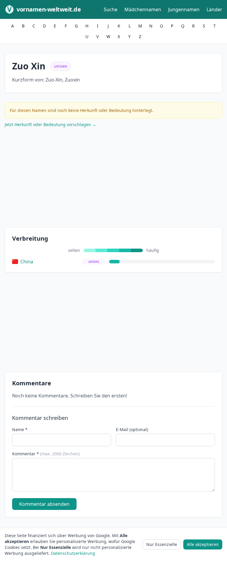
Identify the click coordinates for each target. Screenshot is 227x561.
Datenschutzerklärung (73, 553)
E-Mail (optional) (132, 429)
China (26, 261)
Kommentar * (46, 453)
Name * (19, 429)
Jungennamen (184, 9)
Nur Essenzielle (161, 544)
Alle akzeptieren (203, 544)
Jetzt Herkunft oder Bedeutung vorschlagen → (50, 124)
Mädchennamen (142, 9)
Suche (110, 9)
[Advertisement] (113, 178)
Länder (214, 9)
